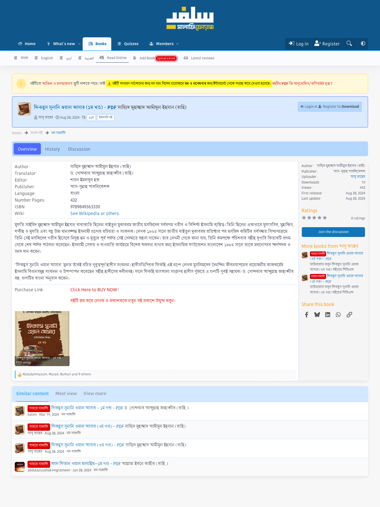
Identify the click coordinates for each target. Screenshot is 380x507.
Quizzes (131, 44)
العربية (89, 58)
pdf (91, 117)
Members (165, 44)
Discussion (79, 149)
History (52, 149)
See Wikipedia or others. (95, 213)
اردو (68, 58)
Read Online (117, 57)
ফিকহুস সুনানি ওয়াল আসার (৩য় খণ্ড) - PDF (87, 445)
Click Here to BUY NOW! (94, 289)
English (47, 58)
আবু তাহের (45, 117)
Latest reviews (202, 58)
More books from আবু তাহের (330, 246)
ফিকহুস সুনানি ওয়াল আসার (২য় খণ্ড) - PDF (87, 426)
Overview (27, 149)
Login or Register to (331, 106)
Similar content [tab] (32, 393)
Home (30, 44)
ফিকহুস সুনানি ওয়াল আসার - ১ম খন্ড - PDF (87, 408)
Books (101, 44)
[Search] (349, 44)
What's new (64, 44)
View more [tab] (94, 393)
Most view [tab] (66, 393)
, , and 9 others (57, 374)
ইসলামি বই (105, 117)
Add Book (147, 58)
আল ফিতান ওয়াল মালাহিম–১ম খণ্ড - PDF (86, 464)
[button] (79, 43)
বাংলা (24, 58)
